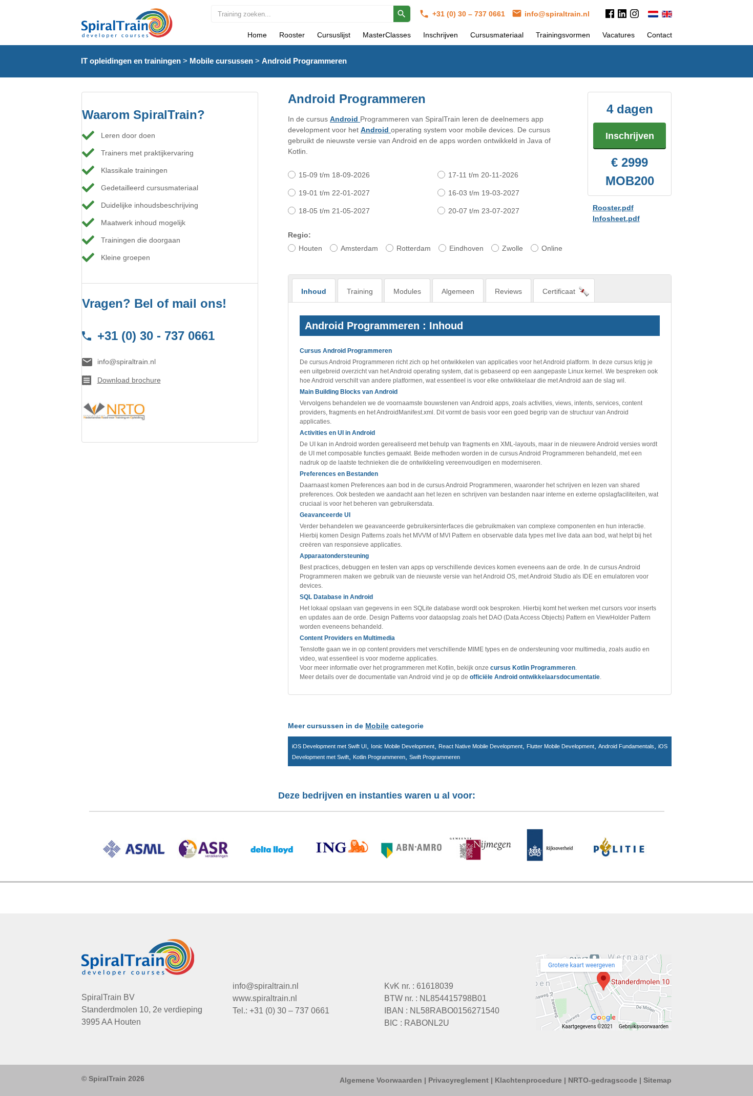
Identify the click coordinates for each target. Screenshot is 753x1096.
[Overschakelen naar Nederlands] (653, 14)
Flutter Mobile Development (560, 746)
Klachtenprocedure (528, 1080)
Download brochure (129, 380)
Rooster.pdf (613, 208)
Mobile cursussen (221, 60)
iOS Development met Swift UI (329, 746)
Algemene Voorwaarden (381, 1080)
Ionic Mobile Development (402, 746)
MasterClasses (387, 35)
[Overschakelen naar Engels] (667, 14)
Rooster (292, 35)
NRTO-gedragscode (602, 1080)
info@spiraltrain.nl (557, 14)
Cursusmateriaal (497, 35)
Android (345, 119)
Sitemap (657, 1080)
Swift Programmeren (434, 757)
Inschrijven (440, 35)
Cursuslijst (333, 35)
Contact (659, 35)
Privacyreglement (458, 1080)
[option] (376, 850)
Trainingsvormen (563, 35)
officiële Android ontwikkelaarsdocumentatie (535, 677)
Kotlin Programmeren (379, 757)
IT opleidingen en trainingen (131, 60)
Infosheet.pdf (616, 218)
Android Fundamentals (626, 746)
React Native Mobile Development (480, 746)
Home (257, 35)
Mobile (377, 726)
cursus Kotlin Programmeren (532, 667)
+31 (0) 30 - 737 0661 (156, 336)
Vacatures (618, 35)
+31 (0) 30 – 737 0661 (469, 14)
